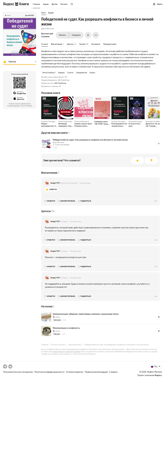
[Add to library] (159, 143)
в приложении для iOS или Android (66, 352)
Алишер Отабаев (153, 121)
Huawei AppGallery (13, 106)
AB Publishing (60, 83)
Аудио (46, 4)
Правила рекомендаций (96, 372)
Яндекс (158, 375)
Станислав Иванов (62, 145)
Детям (54, 4)
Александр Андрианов (68, 121)
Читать (62, 35)
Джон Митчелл (47, 29)
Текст (43, 13)
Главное (36, 4)
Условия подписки (74, 372)
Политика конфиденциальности (49, 372)
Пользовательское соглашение (18, 372)
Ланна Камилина (81, 121)
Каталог (63, 4)
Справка (113, 372)
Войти (159, 4)
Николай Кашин (135, 121)
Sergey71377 (55, 183)
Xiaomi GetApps (26, 106)
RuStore (11, 104)
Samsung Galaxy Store (23, 104)
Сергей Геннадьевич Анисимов (55, 121)
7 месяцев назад (84, 183)
